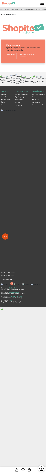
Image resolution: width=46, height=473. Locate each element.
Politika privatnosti (37, 105)
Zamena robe (36, 102)
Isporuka (17, 102)
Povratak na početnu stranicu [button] (27, 56)
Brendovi (3, 105)
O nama (3, 94)
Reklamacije (35, 99)
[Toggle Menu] (42, 4)
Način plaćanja (19, 99)
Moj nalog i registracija (21, 94)
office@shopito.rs (33, 9)
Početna (4, 14)
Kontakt (3, 97)
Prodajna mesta (5, 99)
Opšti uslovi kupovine (38, 94)
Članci (3, 102)
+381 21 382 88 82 (8, 272)
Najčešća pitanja (19, 97)
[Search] (34, 3)
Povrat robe (35, 97)
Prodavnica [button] (11, 54)
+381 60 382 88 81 (8, 275)
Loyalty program (19, 105)
